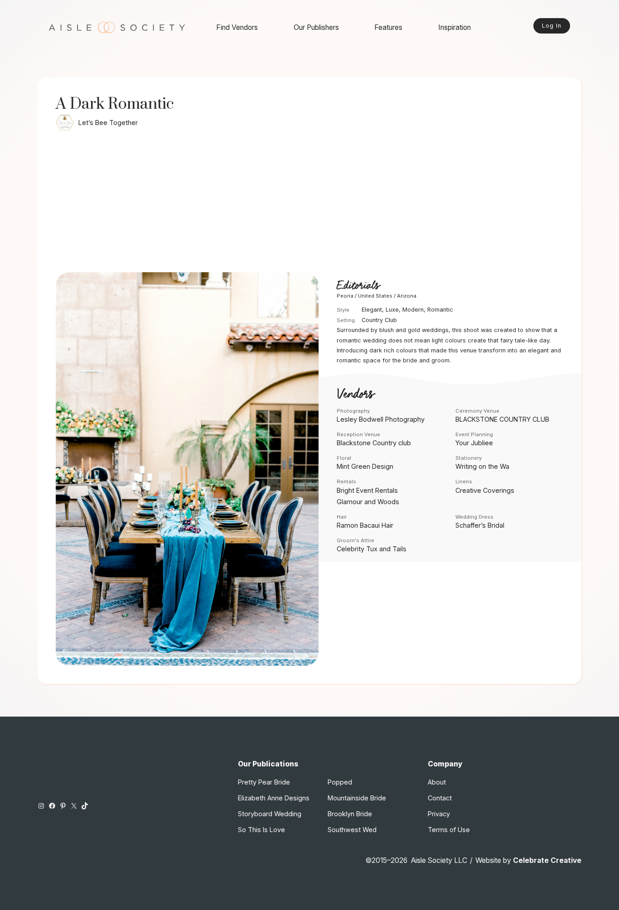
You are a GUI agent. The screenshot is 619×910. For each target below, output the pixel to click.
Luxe (392, 309)
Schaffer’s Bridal (479, 525)
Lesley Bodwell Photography (381, 419)
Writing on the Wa (482, 466)
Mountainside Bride (357, 798)
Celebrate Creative (547, 860)
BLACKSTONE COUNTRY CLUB (502, 419)
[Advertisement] (309, 204)
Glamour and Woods (368, 502)
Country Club (379, 320)
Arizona (406, 296)
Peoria (345, 296)
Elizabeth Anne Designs (274, 798)
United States (375, 296)
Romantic (440, 309)
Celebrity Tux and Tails (371, 549)
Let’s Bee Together (108, 122)
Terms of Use (449, 829)
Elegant (372, 309)
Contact (440, 798)
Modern (413, 309)
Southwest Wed (352, 829)
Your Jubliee (474, 443)
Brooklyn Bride (350, 814)
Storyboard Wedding (269, 814)
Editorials (358, 285)
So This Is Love (261, 829)
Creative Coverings (484, 490)
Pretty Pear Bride (264, 782)
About (437, 782)
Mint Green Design (365, 466)
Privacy (439, 814)
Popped (340, 782)
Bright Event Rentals (367, 490)
